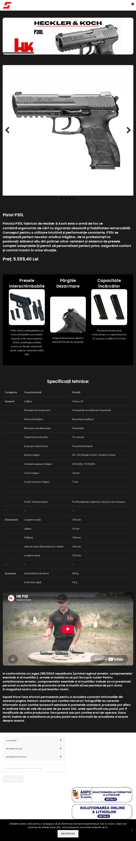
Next (127, 130)
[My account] (123, 5)
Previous (8, 130)
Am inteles (68, 833)
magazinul (13, 689)
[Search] (116, 5)
